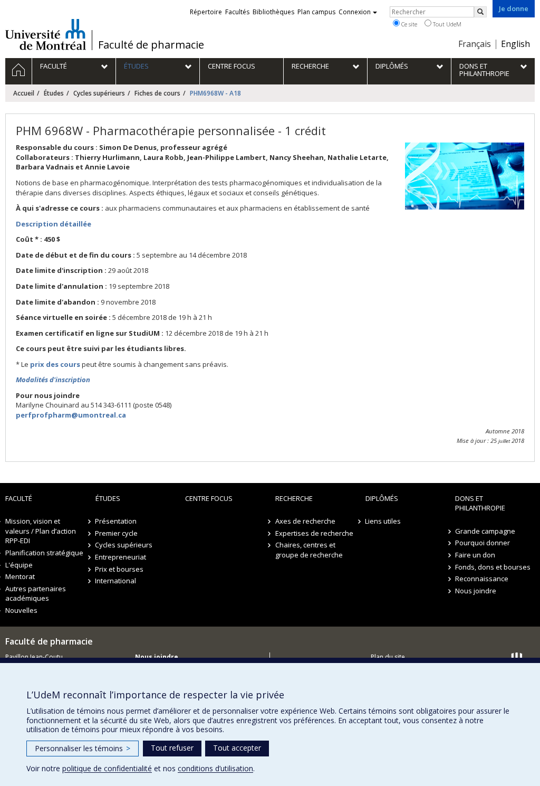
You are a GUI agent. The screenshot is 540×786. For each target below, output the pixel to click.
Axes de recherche (305, 521)
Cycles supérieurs (99, 93)
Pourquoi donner (482, 542)
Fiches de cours (157, 93)
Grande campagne (485, 531)
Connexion (355, 11)
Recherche (294, 498)
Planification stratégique (44, 552)
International (116, 580)
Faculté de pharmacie (151, 45)
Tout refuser (172, 748)
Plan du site (388, 656)
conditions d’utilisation (215, 768)
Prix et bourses (119, 569)
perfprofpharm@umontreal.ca (71, 415)
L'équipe (19, 565)
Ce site (408, 24)
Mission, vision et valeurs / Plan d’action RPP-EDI (40, 530)
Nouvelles (21, 610)
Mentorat (20, 576)
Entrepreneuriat (121, 557)
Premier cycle (116, 533)
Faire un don (475, 555)
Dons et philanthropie (480, 503)
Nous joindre (475, 590)
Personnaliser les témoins (82, 748)
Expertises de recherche (314, 533)
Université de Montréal (45, 34)
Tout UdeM (446, 24)
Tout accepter (237, 748)
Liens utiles (383, 521)
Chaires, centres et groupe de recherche (309, 550)
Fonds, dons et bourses (493, 567)
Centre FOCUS (209, 498)
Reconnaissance (481, 578)
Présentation (116, 521)
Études (54, 93)
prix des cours (55, 364)
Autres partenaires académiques (35, 593)
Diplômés (381, 498)
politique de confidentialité (107, 768)
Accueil (23, 93)
